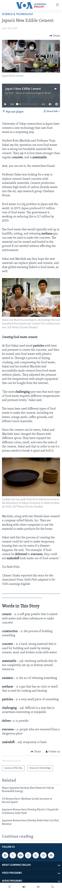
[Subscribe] (51, 855)
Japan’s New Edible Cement (23, 89)
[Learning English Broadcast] (38, 887)
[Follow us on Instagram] (28, 855)
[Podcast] (43, 855)
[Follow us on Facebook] (5, 855)
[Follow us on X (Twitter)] (13, 855)
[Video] (24, 887)
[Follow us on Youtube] (20, 855)
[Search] (53, 887)
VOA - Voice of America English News (29, 93)
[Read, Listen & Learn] (9, 887)
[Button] (55, 36)
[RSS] (36, 855)
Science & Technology (17, 14)
